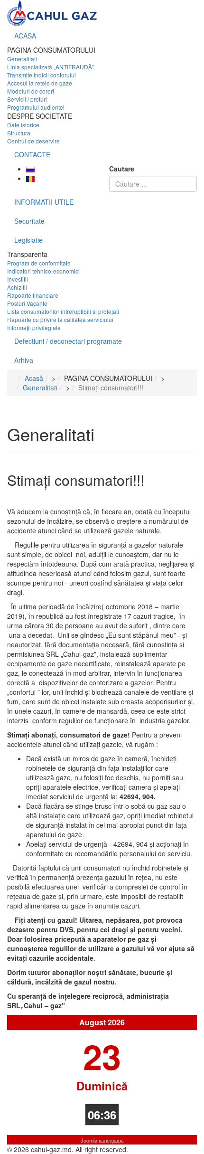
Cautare (121, 168)
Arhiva (23, 360)
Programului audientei (36, 107)
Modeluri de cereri (30, 91)
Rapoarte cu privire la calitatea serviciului (60, 319)
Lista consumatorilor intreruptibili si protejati (63, 311)
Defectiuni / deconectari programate (68, 341)
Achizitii (17, 287)
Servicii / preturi (27, 99)
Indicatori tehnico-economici (43, 271)
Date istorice (23, 125)
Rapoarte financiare (32, 295)
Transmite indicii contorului (41, 75)
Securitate (29, 221)
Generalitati (22, 59)
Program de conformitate (39, 263)
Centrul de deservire (33, 141)
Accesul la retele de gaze (39, 83)
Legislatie (28, 240)
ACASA (25, 35)
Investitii (17, 279)
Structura (18, 133)
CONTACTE (32, 154)
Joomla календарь (102, 1140)
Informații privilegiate (34, 327)
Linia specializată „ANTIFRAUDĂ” (50, 67)
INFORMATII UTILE (44, 202)
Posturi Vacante (27, 303)
